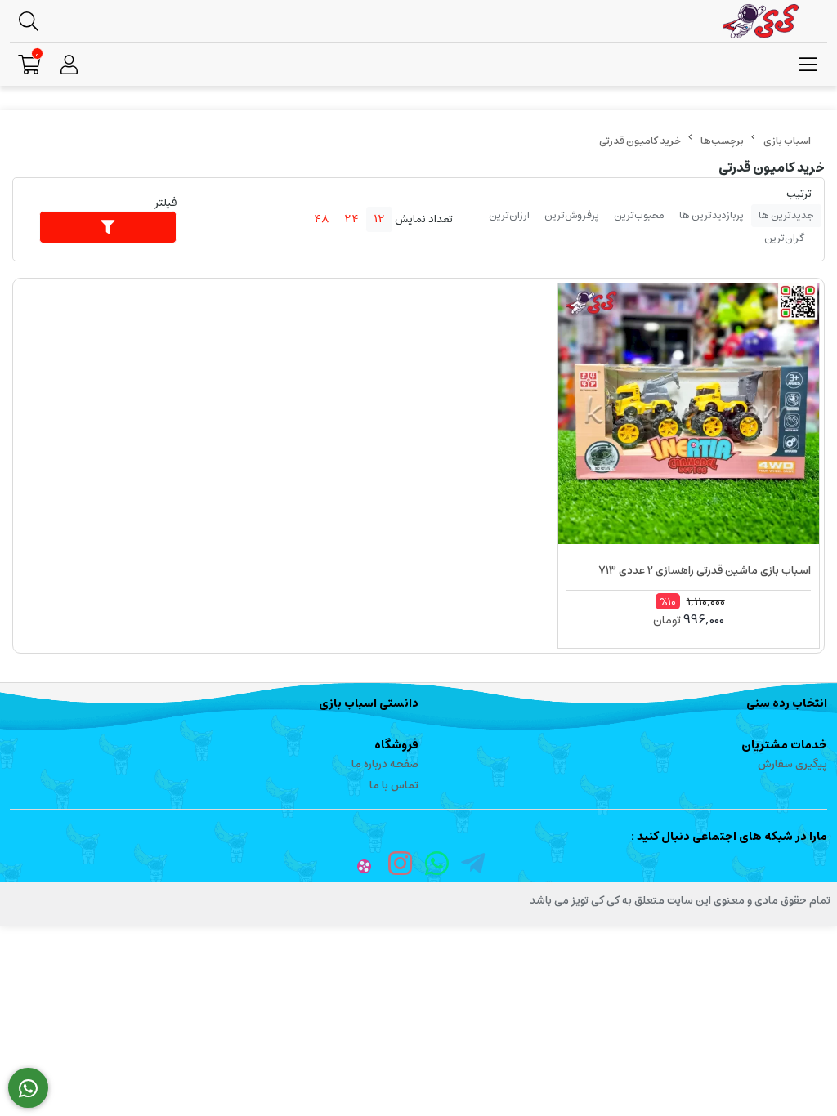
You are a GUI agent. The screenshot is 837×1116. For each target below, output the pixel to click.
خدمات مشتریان (784, 745)
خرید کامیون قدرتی (640, 141)
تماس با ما (393, 785)
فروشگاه (396, 745)
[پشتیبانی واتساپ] (28, 1088)
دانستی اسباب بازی (368, 703)
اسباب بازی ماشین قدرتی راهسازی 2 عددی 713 (704, 570)
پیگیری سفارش (792, 764)
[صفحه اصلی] (787, 141)
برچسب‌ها (722, 141)
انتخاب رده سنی (786, 703)
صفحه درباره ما (384, 764)
